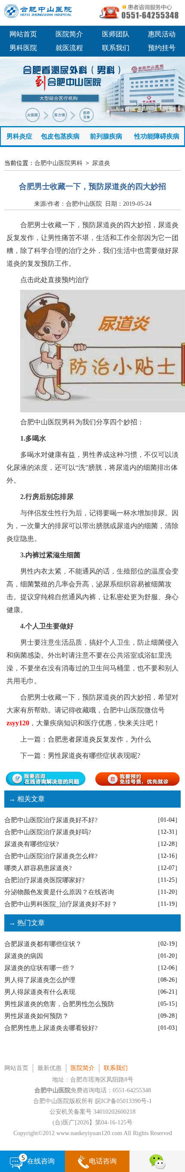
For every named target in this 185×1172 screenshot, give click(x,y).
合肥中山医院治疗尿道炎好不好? (51, 820)
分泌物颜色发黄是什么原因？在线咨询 (59, 892)
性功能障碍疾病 (156, 136)
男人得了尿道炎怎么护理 (39, 980)
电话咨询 (103, 1161)
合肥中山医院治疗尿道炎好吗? (47, 832)
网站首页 (23, 34)
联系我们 (116, 47)
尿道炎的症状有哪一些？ (39, 968)
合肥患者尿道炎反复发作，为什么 (99, 739)
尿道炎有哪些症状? (31, 844)
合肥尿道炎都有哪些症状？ (43, 944)
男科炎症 (19, 136)
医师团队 (116, 34)
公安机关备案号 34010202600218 (92, 1112)
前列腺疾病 (106, 136)
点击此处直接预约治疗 (54, 279)
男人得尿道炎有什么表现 (39, 992)
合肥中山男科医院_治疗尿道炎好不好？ (60, 904)
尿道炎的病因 (23, 956)
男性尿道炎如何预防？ (36, 1016)
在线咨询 (41, 1161)
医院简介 (69, 34)
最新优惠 (49, 1068)
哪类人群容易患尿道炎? (38, 868)
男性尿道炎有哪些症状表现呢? (94, 755)
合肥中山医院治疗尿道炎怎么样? (51, 856)
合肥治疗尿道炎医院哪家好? (44, 880)
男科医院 (23, 47)
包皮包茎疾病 (60, 136)
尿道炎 (101, 163)
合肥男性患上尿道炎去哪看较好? (51, 1028)
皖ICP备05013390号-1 (123, 1101)
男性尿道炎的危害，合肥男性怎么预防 (59, 1004)
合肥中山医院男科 (58, 163)
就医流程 (69, 47)
